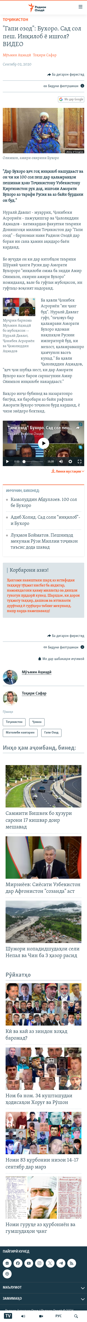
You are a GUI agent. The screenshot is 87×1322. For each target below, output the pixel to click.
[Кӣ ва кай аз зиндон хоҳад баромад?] (43, 1004)
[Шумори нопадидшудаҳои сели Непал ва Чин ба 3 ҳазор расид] (43, 922)
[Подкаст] (7, 1273)
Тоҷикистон (15, 20)
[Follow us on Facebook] (17, 1263)
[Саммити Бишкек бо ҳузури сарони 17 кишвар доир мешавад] (43, 786)
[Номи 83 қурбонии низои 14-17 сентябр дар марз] (43, 1133)
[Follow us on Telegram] (60, 1263)
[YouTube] (41, 1316)
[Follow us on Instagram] (39, 1263)
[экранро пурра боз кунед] (79, 461)
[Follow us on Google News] (7, 1263)
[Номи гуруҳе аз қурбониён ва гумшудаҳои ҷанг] (43, 1197)
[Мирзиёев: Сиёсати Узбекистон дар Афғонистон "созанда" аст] (43, 857)
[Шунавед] (23, 1316)
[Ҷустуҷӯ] (76, 1316)
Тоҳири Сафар (45, 55)
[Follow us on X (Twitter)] (50, 1263)
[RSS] (71, 1263)
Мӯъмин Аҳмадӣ (17, 55)
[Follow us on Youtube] (28, 1263)
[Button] (65, 75)
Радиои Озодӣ (32, 434)
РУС (58, 1316)
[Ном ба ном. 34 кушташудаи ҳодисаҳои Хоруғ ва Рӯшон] (43, 1068)
